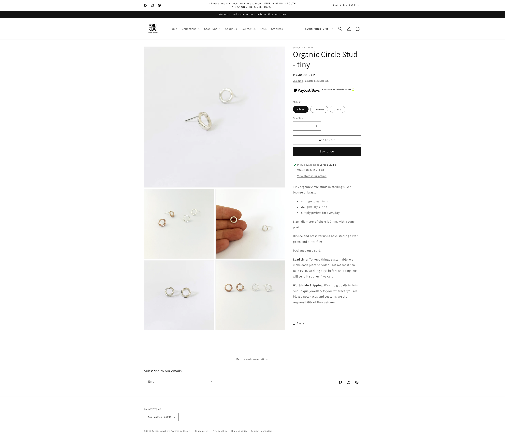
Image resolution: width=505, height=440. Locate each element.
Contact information (261, 431)
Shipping (298, 80)
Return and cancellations (252, 359)
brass (337, 109)
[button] (191, 29)
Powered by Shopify (180, 431)
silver (300, 109)
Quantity (298, 118)
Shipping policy (239, 431)
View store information (311, 176)
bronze (319, 109)
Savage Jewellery (161, 431)
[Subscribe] (210, 381)
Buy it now (327, 151)
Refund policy (202, 431)
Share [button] (300, 323)
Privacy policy (219, 431)
